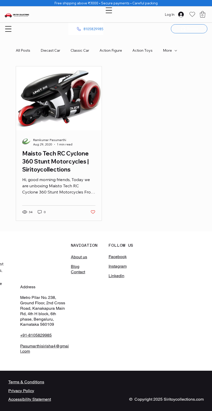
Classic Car (80, 50)
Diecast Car (50, 50)
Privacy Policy (21, 390)
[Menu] (109, 10)
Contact (78, 271)
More (167, 50)
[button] (202, 14)
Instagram (118, 266)
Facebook (118, 256)
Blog (75, 266)
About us (79, 256)
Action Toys (142, 50)
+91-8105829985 (36, 335)
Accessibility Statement (29, 399)
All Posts (23, 50)
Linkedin (116, 275)
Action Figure (111, 50)
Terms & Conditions (26, 381)
